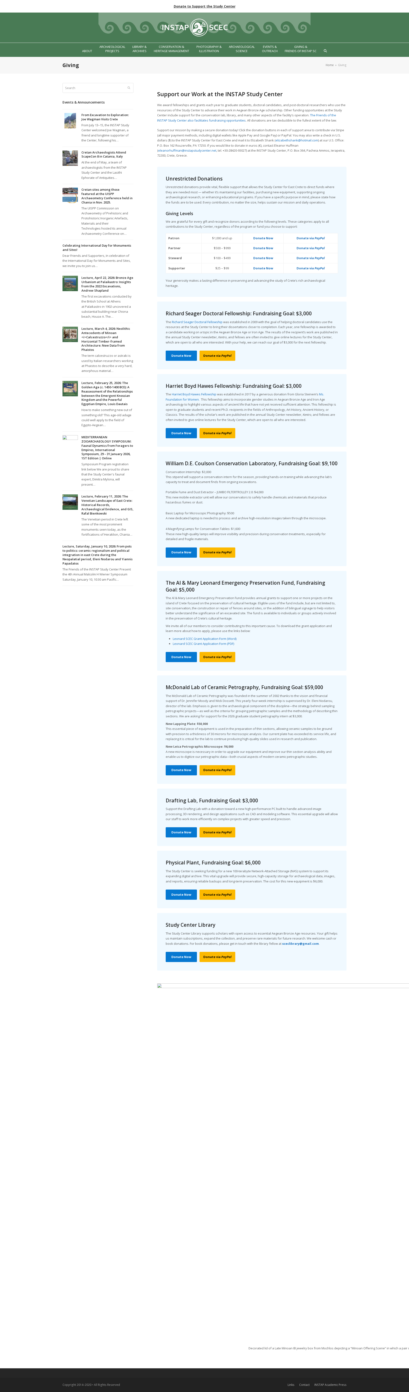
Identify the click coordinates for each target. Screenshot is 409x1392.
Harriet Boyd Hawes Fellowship (194, 394)
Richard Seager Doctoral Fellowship (197, 322)
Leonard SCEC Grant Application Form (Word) (204, 639)
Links (291, 1385)
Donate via (311, 238)
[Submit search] (129, 88)
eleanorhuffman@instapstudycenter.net (187, 150)
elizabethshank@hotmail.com (297, 140)
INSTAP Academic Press (330, 1385)
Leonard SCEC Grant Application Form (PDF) (203, 644)
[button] (325, 51)
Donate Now (263, 238)
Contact (304, 1385)
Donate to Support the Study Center (205, 6)
